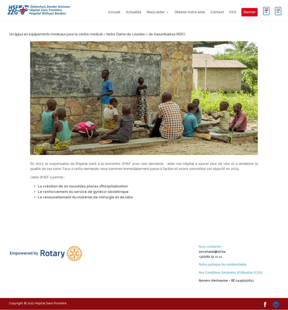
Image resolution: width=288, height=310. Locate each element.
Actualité (133, 12)
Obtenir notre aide (189, 12)
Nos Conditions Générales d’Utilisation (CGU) (230, 272)
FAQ (232, 12)
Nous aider (156, 12)
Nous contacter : (210, 246)
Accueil (114, 12)
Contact (217, 12)
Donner (250, 12)
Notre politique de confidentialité (222, 264)
